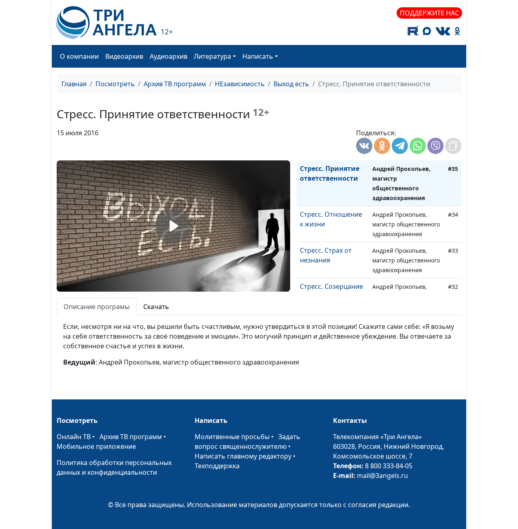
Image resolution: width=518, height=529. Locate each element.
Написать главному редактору (243, 456)
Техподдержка (217, 465)
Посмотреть (115, 83)
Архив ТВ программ (175, 83)
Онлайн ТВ (74, 436)
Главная (74, 83)
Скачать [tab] (156, 306)
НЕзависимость (240, 83)
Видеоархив (124, 56)
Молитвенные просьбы (232, 436)
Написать (257, 56)
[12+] (106, 22)
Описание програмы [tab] (97, 306)
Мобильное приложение (96, 446)
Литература (212, 56)
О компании (79, 56)
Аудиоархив (168, 56)
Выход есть (291, 83)
